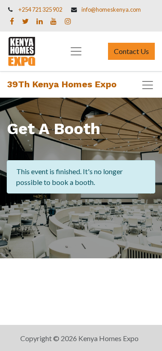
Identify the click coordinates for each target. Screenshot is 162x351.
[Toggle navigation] (147, 85)
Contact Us (131, 51)
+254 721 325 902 (40, 9)
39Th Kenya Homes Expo (62, 84)
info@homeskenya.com (111, 9)
